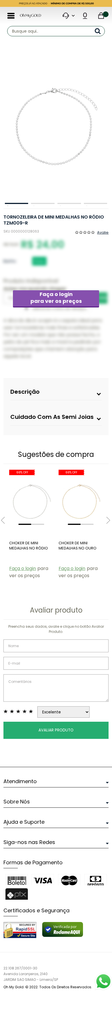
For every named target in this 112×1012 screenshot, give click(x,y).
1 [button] (16, 203)
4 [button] (95, 203)
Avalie (103, 232)
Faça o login (56, 298)
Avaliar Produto (56, 730)
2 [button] (43, 203)
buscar (100, 31)
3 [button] (69, 203)
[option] (54, 125)
